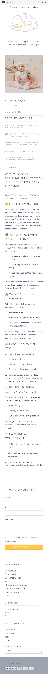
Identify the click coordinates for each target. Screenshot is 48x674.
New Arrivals (11, 609)
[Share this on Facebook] (15, 112)
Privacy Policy (12, 592)
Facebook (10, 630)
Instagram (10, 633)
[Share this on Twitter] (12, 112)
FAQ (7, 581)
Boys (7, 612)
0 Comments (11, 105)
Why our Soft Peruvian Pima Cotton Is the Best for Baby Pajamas (22, 126)
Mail (7, 637)
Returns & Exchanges (16, 588)
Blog (7, 640)
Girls (7, 616)
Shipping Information (16, 585)
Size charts (10, 574)
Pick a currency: (13, 646)
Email (8, 508)
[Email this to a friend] (18, 112)
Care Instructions (13, 578)
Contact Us (10, 571)
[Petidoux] (24, 22)
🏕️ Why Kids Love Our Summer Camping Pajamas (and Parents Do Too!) (22, 135)
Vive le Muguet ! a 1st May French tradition (22, 151)
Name (8, 497)
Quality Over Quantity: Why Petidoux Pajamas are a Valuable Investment (20, 158)
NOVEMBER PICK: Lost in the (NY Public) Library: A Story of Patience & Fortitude (21, 143)
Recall (8, 595)
